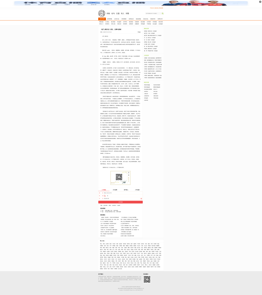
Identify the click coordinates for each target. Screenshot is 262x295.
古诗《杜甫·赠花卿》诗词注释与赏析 (108, 223)
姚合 (123, 251)
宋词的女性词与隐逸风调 (126, 233)
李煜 (101, 247)
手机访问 (152, 8)
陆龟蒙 (109, 257)
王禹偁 (120, 245)
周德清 (112, 261)
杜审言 (142, 243)
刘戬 (105, 249)
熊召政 (121, 266)
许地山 (104, 266)
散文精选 (113, 21)
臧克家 (149, 253)
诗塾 (127, 13)
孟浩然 (120, 243)
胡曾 (139, 249)
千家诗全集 (155, 98)
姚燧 (153, 263)
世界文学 (160, 19)
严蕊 (141, 263)
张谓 (129, 261)
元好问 (109, 259)
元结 (156, 257)
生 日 (101, 198)
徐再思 (109, 261)
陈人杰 (124, 263)
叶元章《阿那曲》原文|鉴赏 (150, 73)
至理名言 (131, 19)
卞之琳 (129, 255)
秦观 (135, 247)
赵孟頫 (140, 259)
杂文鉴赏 (155, 23)
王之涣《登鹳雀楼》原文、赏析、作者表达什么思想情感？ (133, 225)
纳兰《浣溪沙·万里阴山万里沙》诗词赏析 (129, 219)
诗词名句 (135, 288)
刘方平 (156, 253)
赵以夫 (119, 259)
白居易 (107, 243)
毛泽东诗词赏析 (156, 84)
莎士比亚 (120, 268)
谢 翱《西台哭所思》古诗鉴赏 (151, 46)
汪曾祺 (130, 259)
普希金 (105, 257)
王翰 (142, 245)
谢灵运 (101, 259)
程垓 (132, 261)
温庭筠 (134, 243)
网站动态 (138, 286)
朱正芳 (113, 266)
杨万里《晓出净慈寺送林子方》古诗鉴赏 (152, 35)
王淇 (160, 251)
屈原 (116, 247)
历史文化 (145, 19)
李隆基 (159, 247)
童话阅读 (131, 21)
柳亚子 (138, 264)
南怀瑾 (136, 266)
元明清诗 (131, 23)
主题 (118, 13)
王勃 (146, 243)
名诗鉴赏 (161, 23)
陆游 (110, 243)
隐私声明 (131, 286)
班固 (105, 264)
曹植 (129, 247)
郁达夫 (120, 264)
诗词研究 (125, 23)
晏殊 (124, 245)
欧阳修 (131, 245)
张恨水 (112, 268)
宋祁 (121, 253)
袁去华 (135, 257)
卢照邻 (108, 253)
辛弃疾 (138, 243)
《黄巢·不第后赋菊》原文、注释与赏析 (129, 227)
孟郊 (132, 243)
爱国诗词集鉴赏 (156, 87)
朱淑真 (144, 263)
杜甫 (117, 243)
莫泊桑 (134, 259)
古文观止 (107, 21)
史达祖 (132, 257)
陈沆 (126, 257)
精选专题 (156, 8)
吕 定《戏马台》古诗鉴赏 (150, 37)
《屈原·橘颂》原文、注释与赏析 (111, 210)
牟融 (145, 249)
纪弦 (154, 255)
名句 (113, 13)
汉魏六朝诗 (155, 95)
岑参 (122, 247)
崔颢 (149, 243)
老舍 (110, 266)
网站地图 (161, 8)
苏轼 (104, 243)
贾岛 (153, 247)
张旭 (121, 263)
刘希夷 (151, 259)
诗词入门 (101, 23)
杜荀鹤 (108, 251)
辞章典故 (139, 288)
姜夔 (158, 249)
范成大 (152, 249)
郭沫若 (114, 255)
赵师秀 (153, 251)
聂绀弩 (134, 264)
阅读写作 (152, 19)
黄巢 (110, 264)
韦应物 (124, 243)
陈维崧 (101, 268)
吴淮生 (133, 266)
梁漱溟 (144, 266)
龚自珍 (115, 251)
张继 (110, 249)
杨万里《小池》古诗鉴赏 (149, 33)
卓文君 (105, 261)
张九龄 (128, 249)
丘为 (116, 259)
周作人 (146, 264)
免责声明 (127, 286)
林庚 (138, 263)
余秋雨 (157, 264)
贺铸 (155, 249)
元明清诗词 (146, 95)
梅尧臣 (127, 245)
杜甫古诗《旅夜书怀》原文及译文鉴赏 (109, 231)
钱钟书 (152, 266)
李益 (101, 255)
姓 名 (101, 192)
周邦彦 (145, 247)
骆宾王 (101, 249)
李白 (101, 243)
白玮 (108, 266)
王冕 (144, 259)
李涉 (148, 263)
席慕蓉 (121, 255)
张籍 (104, 255)
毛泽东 (133, 251)
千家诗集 (149, 23)
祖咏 (150, 251)
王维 (152, 243)
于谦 (130, 251)
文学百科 (149, 21)
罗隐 (122, 249)
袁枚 (147, 251)
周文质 (158, 259)
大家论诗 (119, 23)
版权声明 (134, 286)
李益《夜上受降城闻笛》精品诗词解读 (129, 221)
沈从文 (142, 264)
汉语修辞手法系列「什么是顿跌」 (108, 227)
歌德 (160, 255)
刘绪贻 (117, 266)
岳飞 (103, 36)
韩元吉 (132, 263)
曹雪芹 (148, 249)
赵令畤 (123, 259)
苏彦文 (147, 259)
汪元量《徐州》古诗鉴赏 (149, 44)
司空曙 (142, 257)
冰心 (145, 255)
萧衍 (126, 261)
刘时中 (119, 261)
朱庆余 (112, 259)
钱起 (158, 243)
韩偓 (112, 257)
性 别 (101, 195)
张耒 (141, 261)
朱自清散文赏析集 (148, 89)
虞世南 (149, 247)
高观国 (155, 261)
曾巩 (115, 257)
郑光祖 (101, 261)
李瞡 (111, 253)
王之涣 (145, 245)
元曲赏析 (137, 21)
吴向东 (150, 264)
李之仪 (117, 253)
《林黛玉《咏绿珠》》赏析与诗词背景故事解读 (111, 217)
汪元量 (122, 257)
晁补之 (145, 253)
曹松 (123, 261)
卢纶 (101, 251)
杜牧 (108, 245)
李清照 (149, 245)
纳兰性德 (153, 245)
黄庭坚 (134, 245)
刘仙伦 (117, 263)
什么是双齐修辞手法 (125, 223)
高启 (155, 266)
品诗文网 (102, 19)
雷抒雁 (101, 257)
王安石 (113, 243)
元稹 (105, 245)
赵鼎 (152, 261)
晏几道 (138, 247)
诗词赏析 (124, 19)
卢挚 (116, 261)
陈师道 (158, 266)
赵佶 (108, 264)
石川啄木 (131, 264)
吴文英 (112, 251)
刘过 (142, 253)
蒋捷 (114, 253)
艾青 (132, 255)
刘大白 (138, 255)
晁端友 (118, 257)
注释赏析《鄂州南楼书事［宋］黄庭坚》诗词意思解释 (132, 229)
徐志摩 (125, 255)
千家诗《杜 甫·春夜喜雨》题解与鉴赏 (109, 229)
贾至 (160, 253)
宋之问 (138, 245)
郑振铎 (148, 266)
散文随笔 (143, 21)
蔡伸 (153, 257)
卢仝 (110, 263)
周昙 (142, 249)
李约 (108, 249)
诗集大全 (132, 288)
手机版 (139, 32)
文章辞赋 (109, 19)
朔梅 (101, 266)
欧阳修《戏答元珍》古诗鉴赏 (150, 31)
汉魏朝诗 (137, 23)
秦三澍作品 (103, 235)
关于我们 (123, 286)
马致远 (132, 249)
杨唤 (135, 255)
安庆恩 (129, 266)
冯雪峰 (148, 255)
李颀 (105, 253)
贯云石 (155, 259)
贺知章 (126, 251)
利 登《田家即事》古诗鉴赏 (107, 221)
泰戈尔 (116, 264)
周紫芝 (144, 261)
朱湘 (118, 255)
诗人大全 (102, 240)
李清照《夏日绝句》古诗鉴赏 (150, 48)
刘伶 (151, 263)
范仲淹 (128, 243)
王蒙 (124, 264)
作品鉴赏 (119, 21)
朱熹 (116, 249)
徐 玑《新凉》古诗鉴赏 (149, 39)
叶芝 (152, 255)
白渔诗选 (146, 100)
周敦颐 (119, 251)
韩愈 (104, 247)
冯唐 (137, 259)
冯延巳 (124, 253)
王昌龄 (125, 247)
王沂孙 (128, 263)
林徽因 (154, 264)
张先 (135, 263)
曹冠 (134, 261)
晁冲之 (137, 261)
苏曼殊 (115, 268)
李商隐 (113, 245)
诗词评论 (107, 23)
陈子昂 (135, 249)
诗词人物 (113, 23)
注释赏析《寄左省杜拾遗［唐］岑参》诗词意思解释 (112, 219)
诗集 (108, 13)
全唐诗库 (121, 288)
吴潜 (158, 261)
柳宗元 (107, 247)
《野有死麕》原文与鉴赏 (126, 231)
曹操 (113, 247)
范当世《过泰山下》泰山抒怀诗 (107, 225)
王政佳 (125, 266)
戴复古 (104, 263)
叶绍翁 (156, 251)
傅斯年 (140, 266)
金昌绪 (153, 253)
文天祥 (105, 259)
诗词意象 (128, 288)
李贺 (119, 247)
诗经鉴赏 (143, 23)
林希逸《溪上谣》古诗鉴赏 (150, 42)
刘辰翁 (150, 257)
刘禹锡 (101, 245)
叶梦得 (113, 263)
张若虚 (101, 253)
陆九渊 (136, 251)
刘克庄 (146, 257)
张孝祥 (134, 253)
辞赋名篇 (101, 21)
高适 (125, 249)
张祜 (109, 268)
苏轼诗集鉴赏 (147, 87)
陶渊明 (157, 245)
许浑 (110, 245)
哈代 (127, 264)
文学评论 (125, 21)
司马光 (101, 264)
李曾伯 (148, 261)
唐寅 (119, 249)
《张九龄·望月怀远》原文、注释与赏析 (112, 211)
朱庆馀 (105, 268)
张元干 (138, 253)
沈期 (108, 263)
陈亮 (132, 253)
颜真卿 (155, 247)
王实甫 (156, 263)
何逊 (113, 264)
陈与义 (128, 253)
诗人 (122, 13)
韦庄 (142, 247)
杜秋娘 (140, 251)
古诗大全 (116, 19)
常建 (159, 257)
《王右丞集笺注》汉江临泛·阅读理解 (128, 217)
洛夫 (142, 255)
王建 (127, 259)
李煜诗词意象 (147, 84)
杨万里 (132, 247)
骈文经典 (161, 21)
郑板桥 (104, 251)
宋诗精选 (155, 21)
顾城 (157, 255)
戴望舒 (111, 255)
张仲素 (107, 255)
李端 (139, 257)
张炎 (101, 263)
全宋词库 (125, 288)
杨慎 (144, 251)
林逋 (117, 245)
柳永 (110, 247)
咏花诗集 (138, 19)
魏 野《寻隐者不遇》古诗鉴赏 (151, 50)
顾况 (129, 257)
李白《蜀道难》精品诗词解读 (107, 233)
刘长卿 (155, 243)
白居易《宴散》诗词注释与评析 (127, 235)
